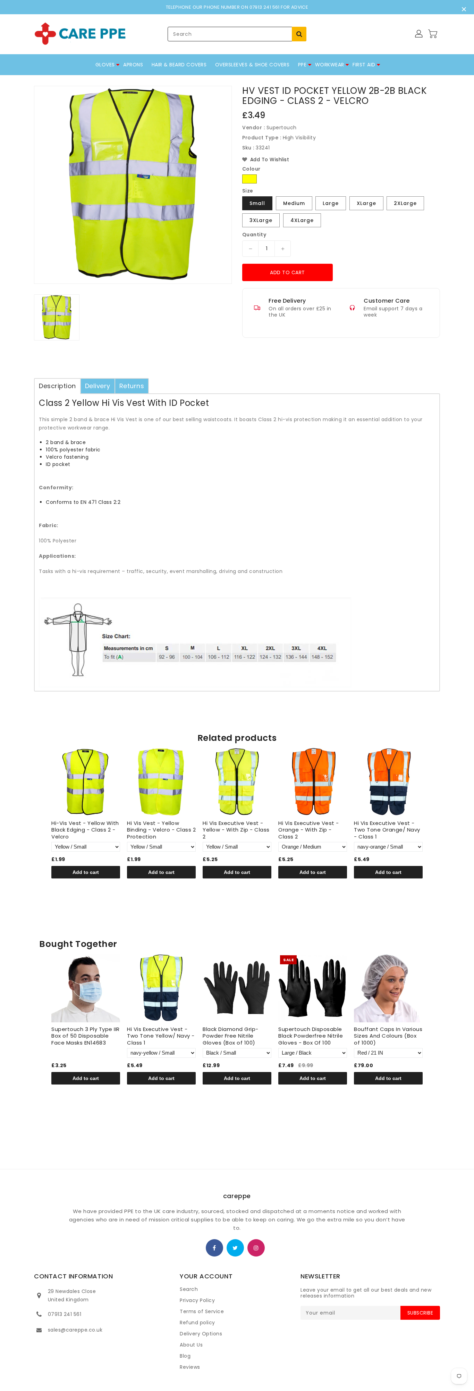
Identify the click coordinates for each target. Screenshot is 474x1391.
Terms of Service (202, 1311)
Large (331, 203)
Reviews (190, 1367)
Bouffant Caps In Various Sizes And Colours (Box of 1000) (388, 1036)
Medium (294, 203)
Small (257, 203)
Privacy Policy (197, 1300)
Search (189, 1289)
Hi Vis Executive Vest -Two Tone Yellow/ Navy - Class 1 (161, 1036)
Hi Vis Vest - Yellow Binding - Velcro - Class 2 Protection (161, 830)
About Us (191, 1344)
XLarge (366, 203)
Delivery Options (201, 1333)
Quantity (254, 234)
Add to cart (287, 272)
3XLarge (260, 220)
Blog (185, 1355)
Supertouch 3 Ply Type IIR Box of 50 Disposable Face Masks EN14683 (85, 1036)
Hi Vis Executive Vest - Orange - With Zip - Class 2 (308, 830)
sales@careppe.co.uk (75, 1329)
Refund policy (197, 1322)
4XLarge (302, 220)
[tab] (57, 386)
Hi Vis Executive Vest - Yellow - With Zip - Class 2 (236, 830)
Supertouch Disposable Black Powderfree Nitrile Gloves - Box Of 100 (310, 1036)
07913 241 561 (65, 1314)
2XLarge (405, 203)
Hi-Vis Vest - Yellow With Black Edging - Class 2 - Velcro (85, 830)
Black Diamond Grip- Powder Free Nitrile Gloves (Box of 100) (231, 1036)
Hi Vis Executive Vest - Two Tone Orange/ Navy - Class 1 (387, 830)
